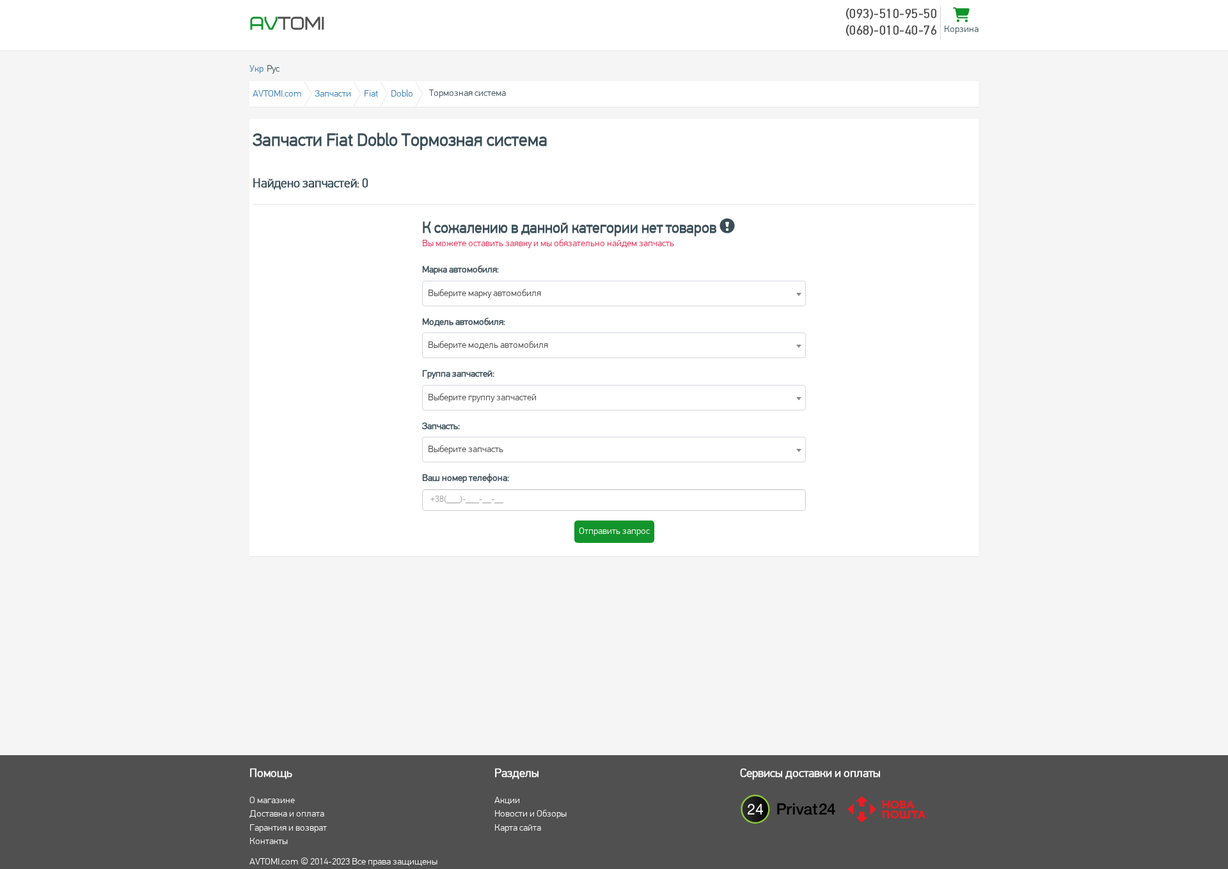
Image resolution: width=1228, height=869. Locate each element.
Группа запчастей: (458, 374)
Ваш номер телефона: (465, 478)
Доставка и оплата (286, 814)
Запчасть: (441, 427)
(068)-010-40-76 (891, 31)
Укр (256, 69)
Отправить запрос (614, 531)
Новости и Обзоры (530, 814)
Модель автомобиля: (463, 322)
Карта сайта (517, 828)
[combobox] (614, 293)
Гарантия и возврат (288, 828)
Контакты (268, 842)
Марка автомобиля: (460, 270)
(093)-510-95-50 (891, 14)
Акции (507, 801)
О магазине (272, 801)
